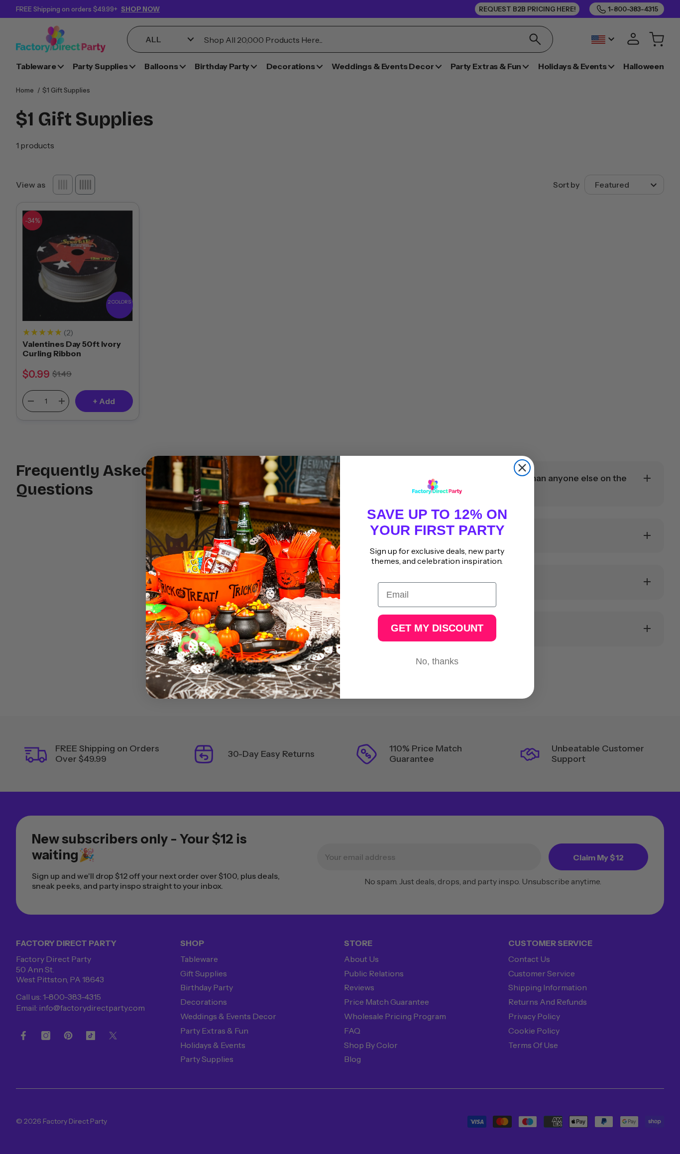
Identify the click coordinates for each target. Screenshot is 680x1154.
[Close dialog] (522, 468)
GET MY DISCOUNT (437, 628)
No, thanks (437, 661)
